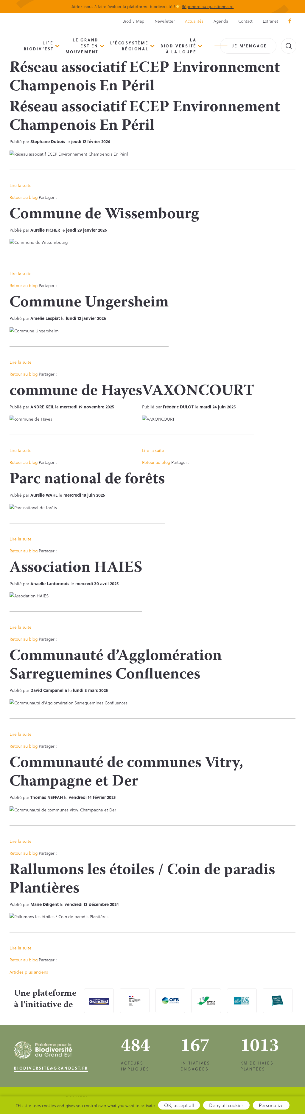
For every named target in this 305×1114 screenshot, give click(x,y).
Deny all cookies (226, 1105)
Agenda (221, 21)
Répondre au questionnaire (208, 6)
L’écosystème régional (129, 46)
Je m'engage (249, 46)
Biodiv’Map (133, 21)
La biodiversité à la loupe (179, 46)
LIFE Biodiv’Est (39, 46)
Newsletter (165, 21)
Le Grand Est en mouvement (82, 46)
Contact (245, 21)
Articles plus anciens (29, 972)
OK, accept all (179, 1105)
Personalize (271, 1105)
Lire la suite (21, 185)
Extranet (270, 21)
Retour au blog (24, 197)
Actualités (194, 21)
